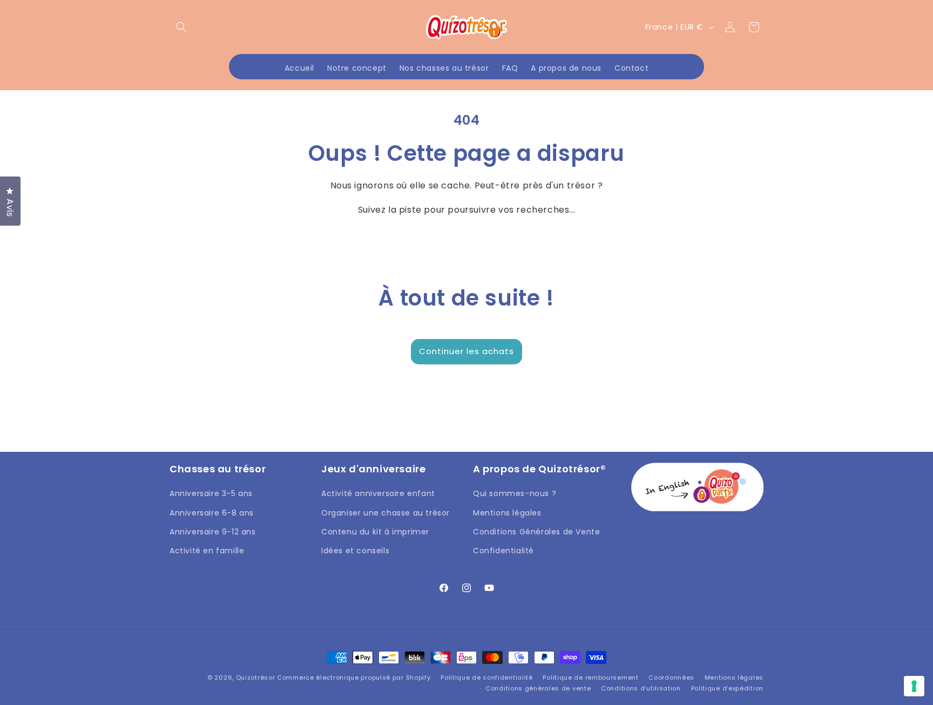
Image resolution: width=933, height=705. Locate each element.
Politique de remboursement (590, 677)
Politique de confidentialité (487, 677)
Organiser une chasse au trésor (385, 512)
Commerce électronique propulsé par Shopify (353, 677)
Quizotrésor (255, 677)
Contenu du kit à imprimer (375, 531)
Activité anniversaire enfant (378, 493)
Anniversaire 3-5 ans (211, 493)
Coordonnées (671, 677)
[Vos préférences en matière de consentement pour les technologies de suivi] (914, 686)
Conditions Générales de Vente (536, 531)
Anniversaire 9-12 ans (213, 531)
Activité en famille (207, 550)
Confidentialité (503, 550)
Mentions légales (507, 512)
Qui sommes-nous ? (514, 493)
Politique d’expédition (727, 688)
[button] (181, 27)
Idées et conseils (355, 550)
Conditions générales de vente (538, 688)
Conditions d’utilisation (641, 688)
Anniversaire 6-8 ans (212, 512)
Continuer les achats (466, 351)
